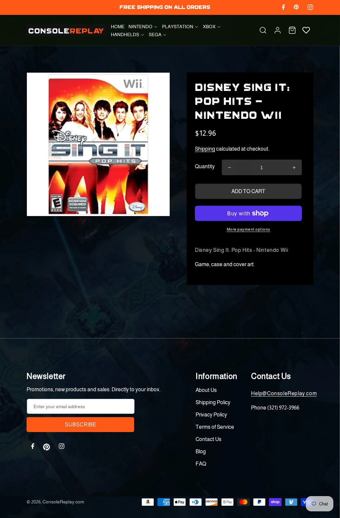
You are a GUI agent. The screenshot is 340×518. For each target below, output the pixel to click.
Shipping (205, 149)
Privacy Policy (211, 414)
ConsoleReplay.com (63, 501)
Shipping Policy (213, 402)
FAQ (201, 464)
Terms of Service (215, 427)
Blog (201, 451)
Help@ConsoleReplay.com (284, 393)
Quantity (205, 166)
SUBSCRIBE (80, 424)
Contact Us (208, 439)
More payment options (248, 229)
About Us (206, 390)
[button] (143, 27)
